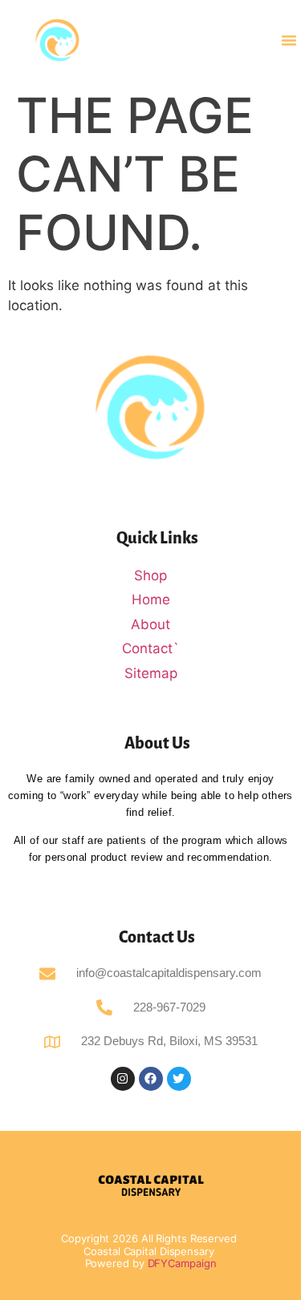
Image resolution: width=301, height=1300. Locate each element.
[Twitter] (179, 1079)
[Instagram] (123, 1079)
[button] (289, 40)
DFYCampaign (182, 1263)
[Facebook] (151, 1079)
